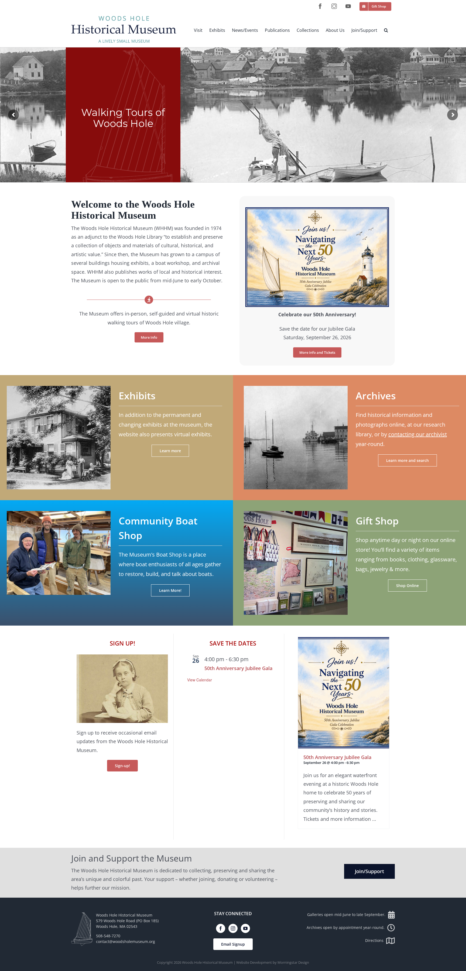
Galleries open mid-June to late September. (346, 914)
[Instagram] (233, 928)
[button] (386, 30)
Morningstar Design (293, 962)
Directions (374, 940)
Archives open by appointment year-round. (346, 927)
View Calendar (199, 679)
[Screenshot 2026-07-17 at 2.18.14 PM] (317, 209)
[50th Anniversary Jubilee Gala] (343, 693)
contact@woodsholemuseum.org (125, 941)
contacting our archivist (417, 434)
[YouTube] (245, 928)
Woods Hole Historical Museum (207, 962)
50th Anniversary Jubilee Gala (238, 668)
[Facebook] (220, 928)
